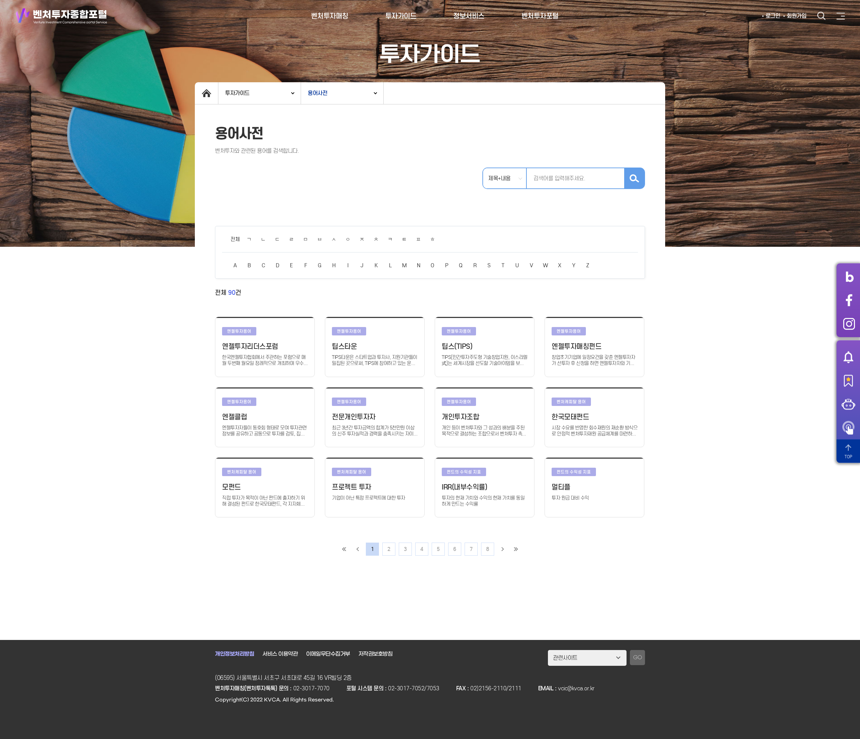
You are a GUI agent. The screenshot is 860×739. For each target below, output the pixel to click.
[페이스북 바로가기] (849, 300)
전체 (235, 239)
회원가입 (796, 15)
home (206, 93)
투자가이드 (401, 16)
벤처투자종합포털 (61, 16)
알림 (848, 357)
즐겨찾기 (848, 380)
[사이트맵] (840, 16)
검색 (821, 16)
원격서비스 (848, 427)
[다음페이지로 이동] (503, 549)
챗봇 (848, 404)
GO (637, 657)
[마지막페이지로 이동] (516, 549)
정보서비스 (468, 16)
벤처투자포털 (540, 16)
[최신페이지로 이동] (344, 549)
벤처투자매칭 (329, 16)
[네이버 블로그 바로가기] (849, 276)
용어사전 (317, 93)
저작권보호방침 (375, 654)
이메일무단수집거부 (328, 654)
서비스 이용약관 (280, 654)
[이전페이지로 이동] (357, 549)
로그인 (773, 15)
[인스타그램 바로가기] (849, 323)
